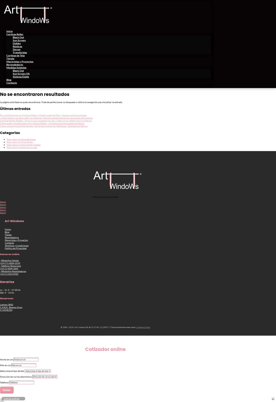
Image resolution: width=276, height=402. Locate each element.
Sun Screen (19, 40)
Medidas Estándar (16, 67)
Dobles (17, 43)
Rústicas (17, 46)
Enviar (7, 389)
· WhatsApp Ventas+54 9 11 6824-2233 (10, 261)
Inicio (9, 31)
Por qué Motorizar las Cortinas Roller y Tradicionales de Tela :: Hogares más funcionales (43, 115)
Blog (8, 79)
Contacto (11, 82)
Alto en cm (5, 365)
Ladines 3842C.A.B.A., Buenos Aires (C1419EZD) (11, 307)
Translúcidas (20, 52)
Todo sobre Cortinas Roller (19, 142)
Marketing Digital (143, 327)
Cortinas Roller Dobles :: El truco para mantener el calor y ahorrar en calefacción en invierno (46, 120)
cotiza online (11, 398)
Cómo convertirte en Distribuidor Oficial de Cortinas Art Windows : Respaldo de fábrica (43, 126)
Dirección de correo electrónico (16, 376)
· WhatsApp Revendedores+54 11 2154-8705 (13, 272)
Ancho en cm (6, 359)
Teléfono (4, 382)
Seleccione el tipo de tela (12, 371)
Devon (16, 49)
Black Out (18, 37)
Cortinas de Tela (15, 55)
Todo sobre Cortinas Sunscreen (21, 147)
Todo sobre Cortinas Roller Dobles (23, 144)
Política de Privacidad (16, 248)
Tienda (10, 58)
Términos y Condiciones (17, 245)
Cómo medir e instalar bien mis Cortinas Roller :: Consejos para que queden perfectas (42, 123)
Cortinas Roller (14, 34)
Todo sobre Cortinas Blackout (21, 139)
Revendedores (14, 64)
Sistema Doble (21, 76)
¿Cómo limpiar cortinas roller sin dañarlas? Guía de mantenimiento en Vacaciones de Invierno (46, 118)
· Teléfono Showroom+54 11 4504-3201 (10, 267)
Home (8, 229)
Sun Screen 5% (21, 73)
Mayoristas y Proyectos (19, 61)
